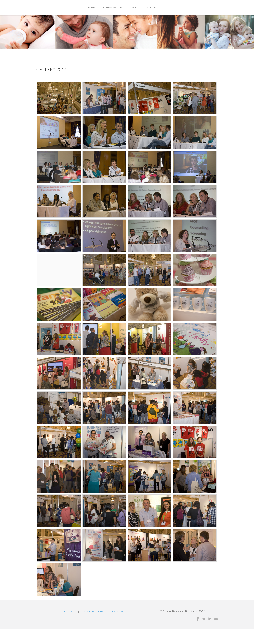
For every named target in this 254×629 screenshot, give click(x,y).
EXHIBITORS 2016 (112, 7)
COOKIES (110, 611)
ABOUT (135, 7)
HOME (91, 7)
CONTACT (153, 7)
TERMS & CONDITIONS (91, 611)
